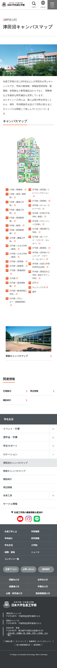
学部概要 (35, 531)
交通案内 (7, 391)
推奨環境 (37, 645)
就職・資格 (10, 552)
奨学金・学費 (10, 437)
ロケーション (10, 454)
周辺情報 (7, 487)
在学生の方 (43, 579)
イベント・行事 (11, 428)
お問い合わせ (28, 569)
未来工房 (7, 495)
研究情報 (35, 538)
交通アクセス (11, 569)
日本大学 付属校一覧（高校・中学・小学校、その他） (28, 634)
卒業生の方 (43, 586)
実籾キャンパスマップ (14, 471)
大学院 (34, 545)
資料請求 (46, 569)
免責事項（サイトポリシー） (40, 641)
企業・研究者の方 (14, 593)
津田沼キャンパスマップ (15, 463)
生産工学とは (11, 531)
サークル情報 (10, 503)
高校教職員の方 (43, 593)
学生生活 (9, 545)
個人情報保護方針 (23, 645)
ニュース (35, 552)
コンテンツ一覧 (12, 559)
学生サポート (10, 445)
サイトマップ (21, 641)
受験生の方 (14, 579)
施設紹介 (7, 479)
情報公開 (8, 641)
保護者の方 (14, 586)
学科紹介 (9, 538)
